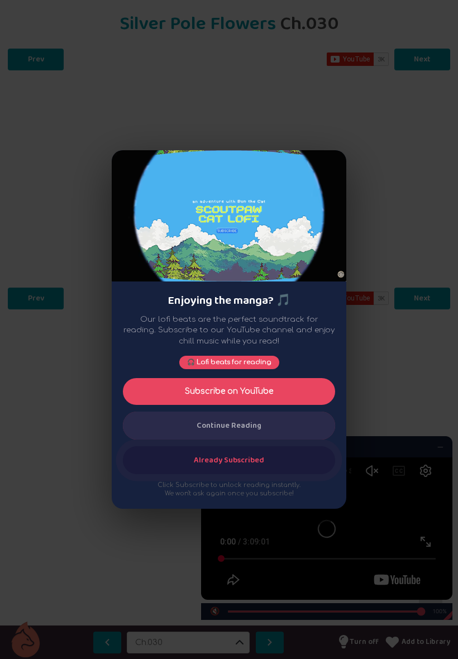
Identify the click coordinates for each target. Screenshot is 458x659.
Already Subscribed (229, 460)
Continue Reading (229, 425)
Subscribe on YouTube (229, 391)
